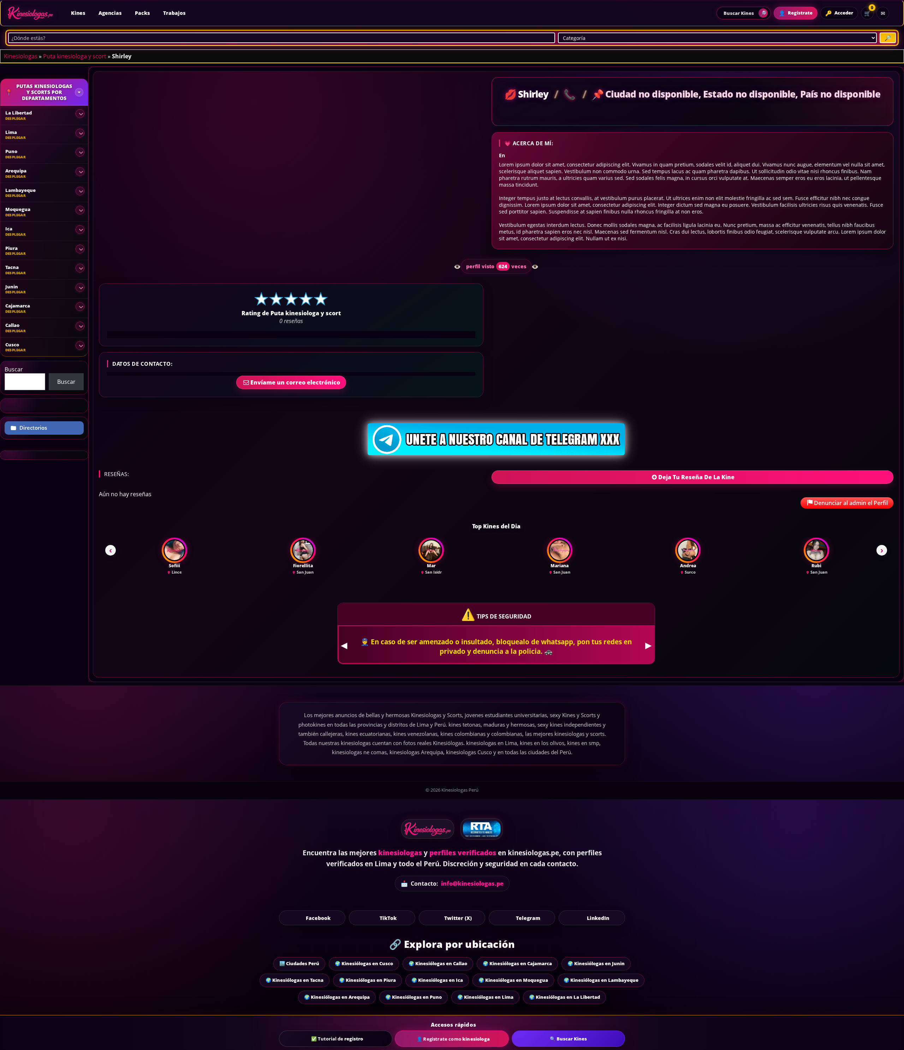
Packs (142, 13)
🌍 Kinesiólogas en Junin (596, 963)
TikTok (388, 917)
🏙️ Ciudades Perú (299, 963)
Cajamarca (17, 306)
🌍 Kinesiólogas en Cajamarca (517, 963)
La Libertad (18, 113)
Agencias (110, 13)
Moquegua (17, 209)
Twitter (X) (458, 917)
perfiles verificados (462, 852)
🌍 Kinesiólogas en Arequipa (337, 997)
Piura (11, 248)
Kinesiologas (20, 56)
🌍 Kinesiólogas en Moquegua (513, 980)
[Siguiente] (881, 550)
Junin (11, 286)
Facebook (318, 917)
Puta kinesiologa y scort (74, 56)
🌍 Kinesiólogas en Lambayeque (601, 980)
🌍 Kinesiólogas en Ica (437, 980)
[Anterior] (110, 550)
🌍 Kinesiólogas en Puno (413, 997)
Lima (11, 132)
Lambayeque (20, 190)
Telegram (528, 917)
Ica (8, 228)
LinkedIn (598, 917)
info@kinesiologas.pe (472, 883)
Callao (12, 325)
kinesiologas (400, 852)
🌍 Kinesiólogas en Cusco (364, 963)
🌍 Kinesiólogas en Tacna (294, 980)
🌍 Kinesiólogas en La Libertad (564, 997)
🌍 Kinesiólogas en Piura (367, 980)
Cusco (12, 344)
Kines (78, 13)
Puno (11, 151)
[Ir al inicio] (30, 13)
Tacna (12, 267)
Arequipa (15, 171)
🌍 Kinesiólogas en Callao (438, 963)
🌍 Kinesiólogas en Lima (485, 997)
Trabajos (174, 13)
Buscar (14, 369)
